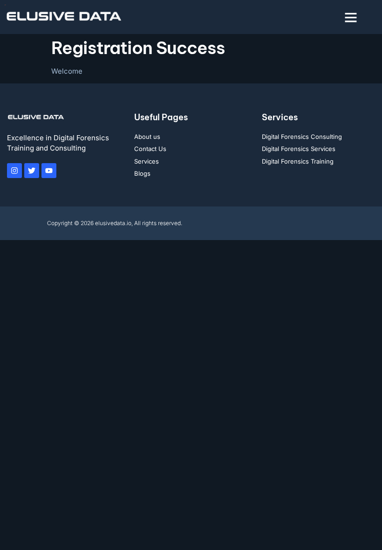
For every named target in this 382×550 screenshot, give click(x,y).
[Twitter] (31, 170)
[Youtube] (48, 170)
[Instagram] (14, 170)
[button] (351, 17)
